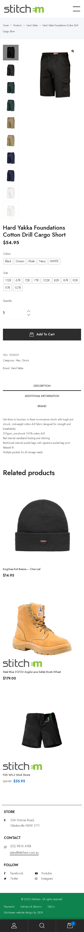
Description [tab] (42, 386)
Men (18, 360)
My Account (14, 925)
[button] (73, 51)
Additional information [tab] (42, 396)
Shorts (25, 360)
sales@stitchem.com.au (24, 852)
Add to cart (46, 334)
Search (42, 925)
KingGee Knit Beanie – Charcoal (21, 569)
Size (5, 273)
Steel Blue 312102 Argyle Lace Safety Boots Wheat (32, 672)
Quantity (7, 301)
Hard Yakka (17, 368)
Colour (7, 254)
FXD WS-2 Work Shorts (16, 775)
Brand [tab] (42, 406)
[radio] (8, 261)
